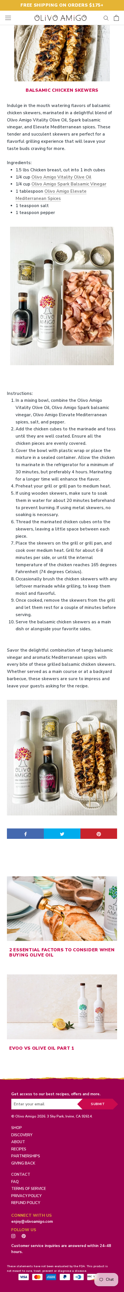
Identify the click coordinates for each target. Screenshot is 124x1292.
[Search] (106, 17)
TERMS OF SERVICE (28, 1188)
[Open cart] (116, 18)
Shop (16, 1127)
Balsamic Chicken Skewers (62, 90)
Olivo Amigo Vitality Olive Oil (61, 177)
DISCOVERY (21, 1135)
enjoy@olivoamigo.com (32, 1221)
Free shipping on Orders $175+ (62, 5)
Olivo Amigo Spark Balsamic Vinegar (68, 184)
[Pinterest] (25, 1236)
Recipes (18, 1149)
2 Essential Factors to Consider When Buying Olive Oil (62, 952)
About (18, 1142)
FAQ (15, 1181)
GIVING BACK (23, 1163)
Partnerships (25, 1156)
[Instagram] (13, 1236)
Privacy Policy (26, 1196)
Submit (98, 1104)
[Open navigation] (8, 18)
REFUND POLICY (25, 1202)
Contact (20, 1174)
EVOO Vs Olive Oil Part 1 (41, 1048)
